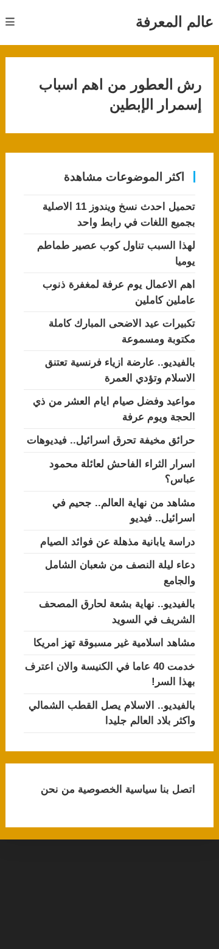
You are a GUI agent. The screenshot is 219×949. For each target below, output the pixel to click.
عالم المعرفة (175, 21)
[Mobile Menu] (10, 22)
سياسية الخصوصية (116, 789)
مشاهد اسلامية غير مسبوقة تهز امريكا (114, 642)
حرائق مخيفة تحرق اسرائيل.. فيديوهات (111, 440)
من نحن (58, 789)
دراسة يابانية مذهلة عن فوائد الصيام (117, 542)
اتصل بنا (176, 789)
